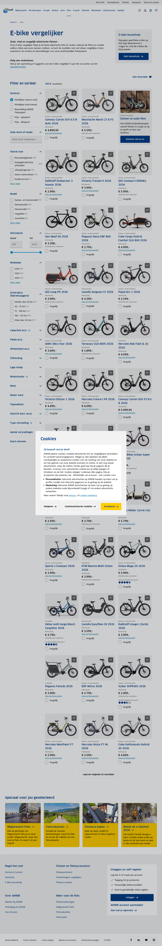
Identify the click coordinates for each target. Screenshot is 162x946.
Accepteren (109, 506)
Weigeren (48, 506)
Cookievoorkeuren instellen (78, 506)
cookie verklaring (88, 495)
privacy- (73, 495)
